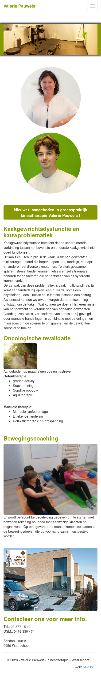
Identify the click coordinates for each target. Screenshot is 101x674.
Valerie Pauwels (19, 6)
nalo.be (88, 667)
